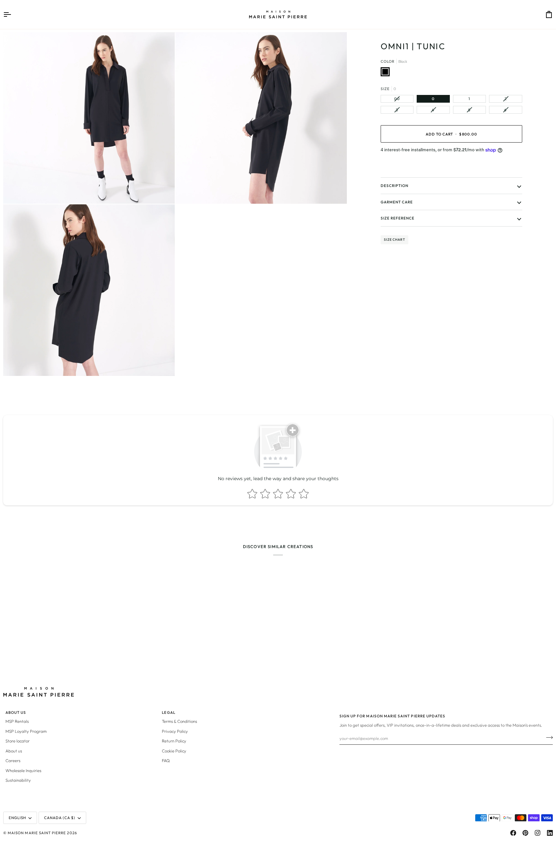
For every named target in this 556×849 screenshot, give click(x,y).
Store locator (17, 740)
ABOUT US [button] (15, 712)
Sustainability (18, 780)
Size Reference (398, 218)
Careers (12, 760)
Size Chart (394, 240)
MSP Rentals (17, 721)
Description (395, 185)
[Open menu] (13, 14)
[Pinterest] (525, 833)
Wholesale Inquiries (23, 770)
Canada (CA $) (60, 817)
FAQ (166, 760)
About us (13, 750)
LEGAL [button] (168, 712)
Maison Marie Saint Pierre (37, 832)
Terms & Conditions (179, 721)
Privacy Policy (175, 731)
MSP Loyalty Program (26, 731)
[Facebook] (513, 833)
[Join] (547, 737)
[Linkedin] (550, 833)
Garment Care (397, 202)
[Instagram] (538, 833)
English (17, 817)
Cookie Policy (174, 750)
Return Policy (174, 740)
